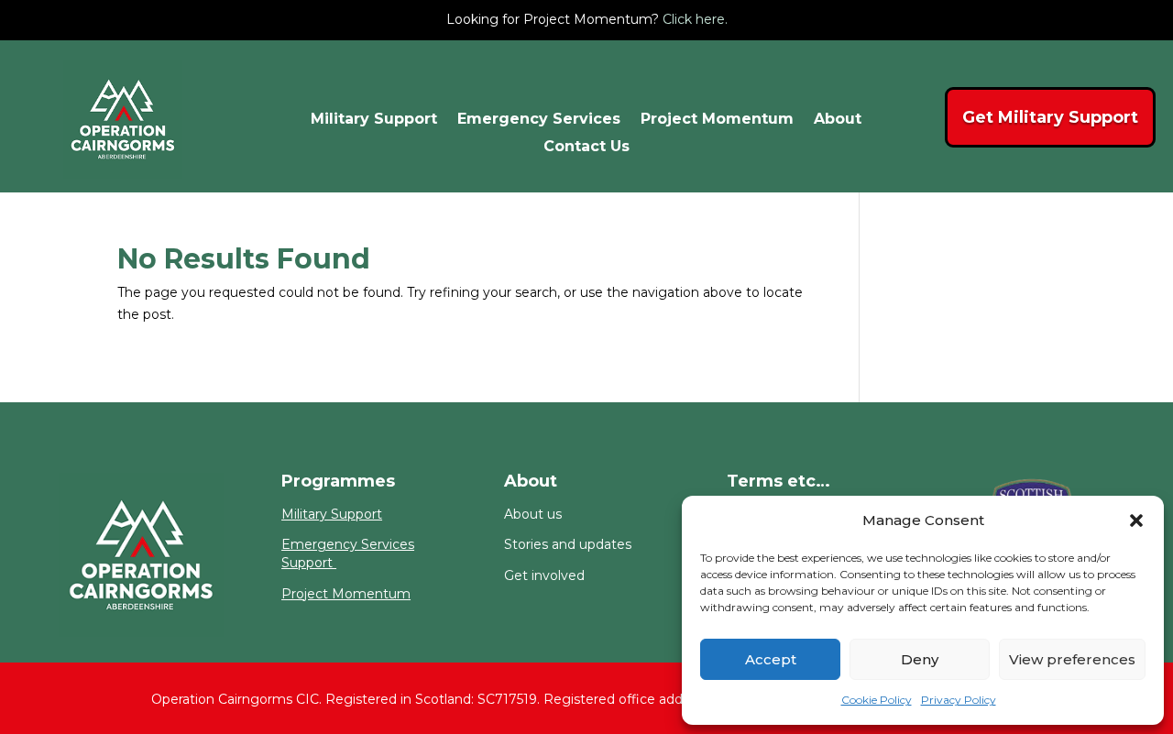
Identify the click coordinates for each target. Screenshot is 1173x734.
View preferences (1072, 659)
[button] (1136, 520)
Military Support (374, 120)
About (837, 120)
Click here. (695, 19)
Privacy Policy (958, 700)
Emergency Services (538, 120)
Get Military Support (1050, 117)
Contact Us (586, 147)
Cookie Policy (876, 700)
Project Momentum (717, 120)
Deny (919, 659)
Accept (770, 659)
